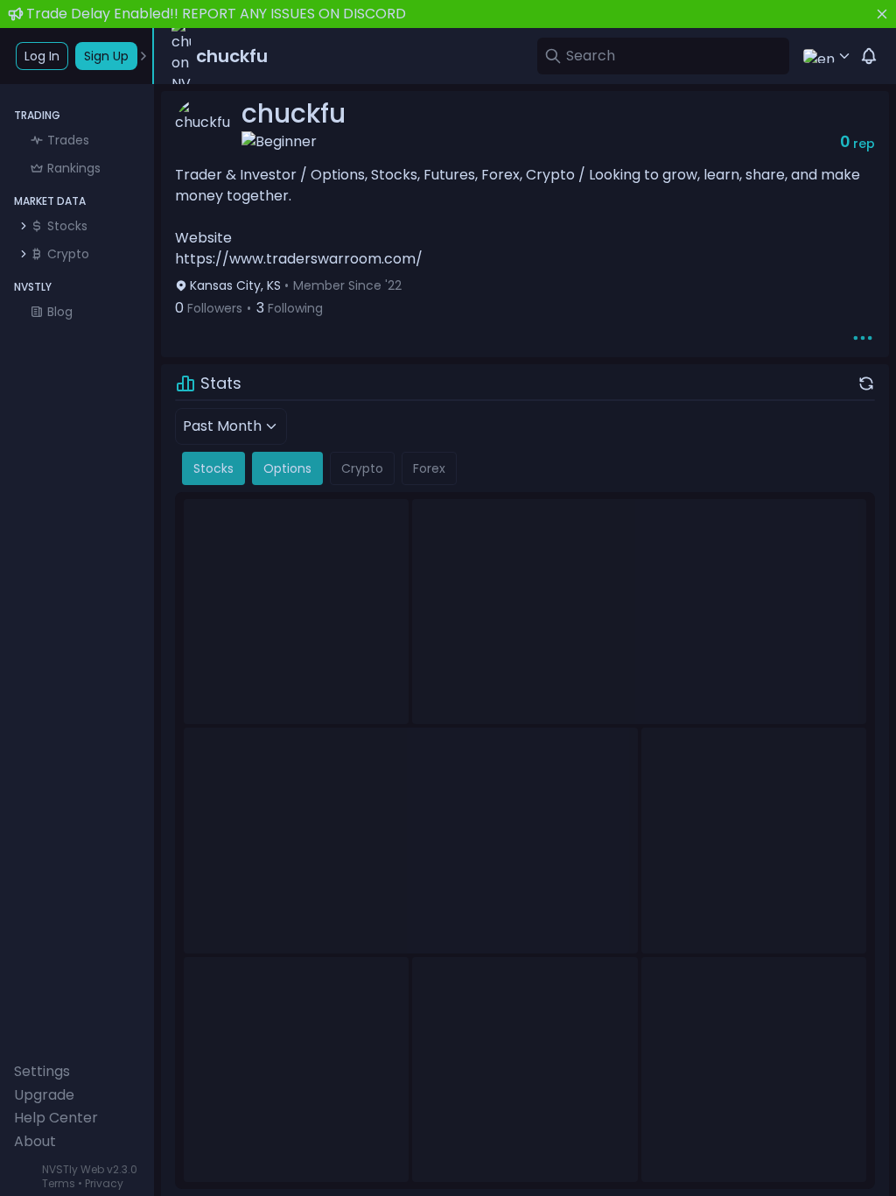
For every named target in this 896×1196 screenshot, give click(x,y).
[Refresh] (866, 383)
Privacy (104, 1183)
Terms (58, 1183)
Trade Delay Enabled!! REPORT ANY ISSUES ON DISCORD (216, 14)
